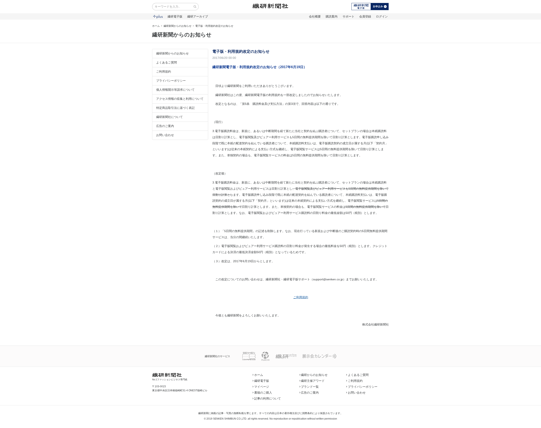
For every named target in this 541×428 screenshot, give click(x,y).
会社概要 (315, 16)
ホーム (156, 25)
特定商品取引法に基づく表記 (175, 107)
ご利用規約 (163, 71)
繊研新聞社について (169, 117)
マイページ (261, 386)
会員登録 (365, 16)
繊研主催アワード (313, 380)
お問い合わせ (165, 135)
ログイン (382, 16)
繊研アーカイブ (197, 16)
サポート (348, 16)
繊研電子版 (175, 16)
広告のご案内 (165, 126)
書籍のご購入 (263, 392)
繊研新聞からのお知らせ (177, 25)
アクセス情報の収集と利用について (180, 98)
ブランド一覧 (310, 386)
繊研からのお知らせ (314, 375)
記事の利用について (267, 398)
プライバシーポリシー (171, 80)
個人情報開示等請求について (175, 89)
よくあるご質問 (166, 62)
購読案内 (331, 16)
